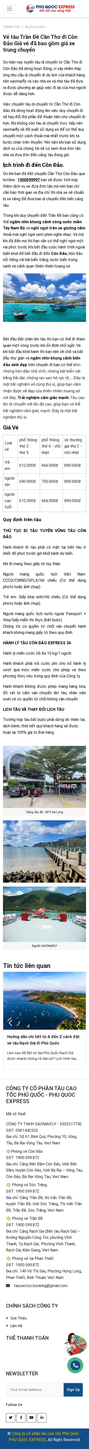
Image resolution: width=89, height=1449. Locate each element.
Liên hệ (16, 1326)
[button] (10, 1023)
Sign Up (73, 1390)
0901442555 (27, 1130)
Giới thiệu (18, 1318)
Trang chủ (11, 27)
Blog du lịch (35, 27)
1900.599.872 (27, 1157)
